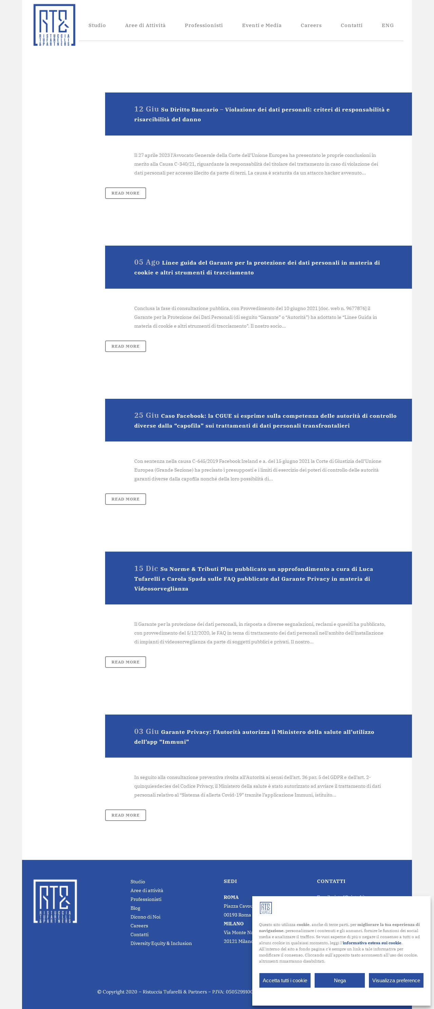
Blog (135, 908)
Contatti (140, 934)
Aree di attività (147, 890)
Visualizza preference (396, 980)
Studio (138, 882)
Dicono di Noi (145, 917)
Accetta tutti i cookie (285, 980)
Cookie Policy (325, 995)
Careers (139, 926)
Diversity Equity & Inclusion (161, 943)
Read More (126, 192)
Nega (340, 980)
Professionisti (146, 899)
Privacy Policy (354, 995)
